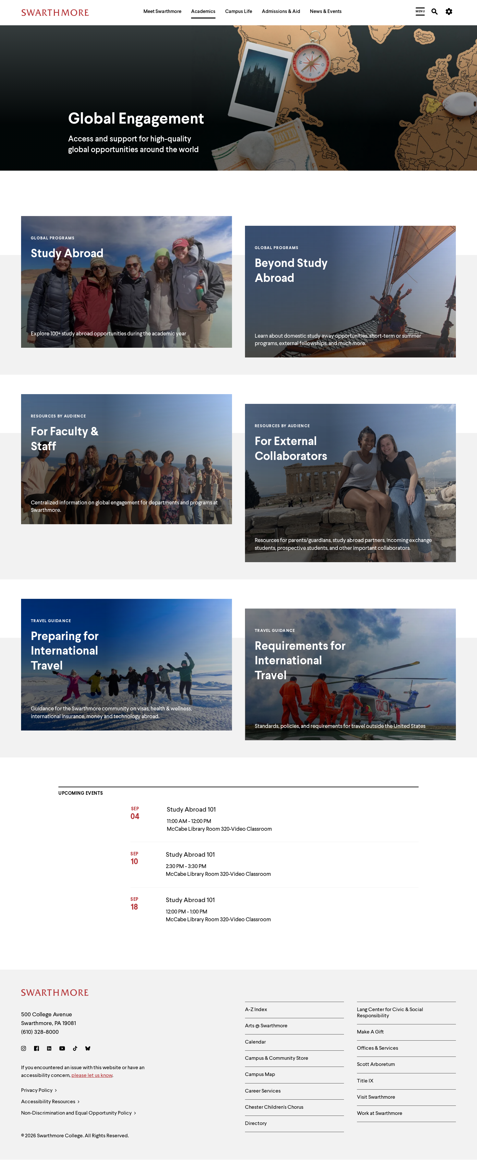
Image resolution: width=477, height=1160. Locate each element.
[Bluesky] (88, 1049)
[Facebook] (36, 1049)
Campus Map (260, 1074)
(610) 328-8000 (40, 1032)
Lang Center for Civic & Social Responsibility (390, 1013)
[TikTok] (75, 1049)
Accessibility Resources (48, 1102)
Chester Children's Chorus (274, 1107)
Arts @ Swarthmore (266, 1026)
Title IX (365, 1081)
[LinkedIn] (49, 1049)
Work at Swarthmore (379, 1113)
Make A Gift (370, 1032)
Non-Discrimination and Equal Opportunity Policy (77, 1113)
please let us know (91, 1075)
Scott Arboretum (376, 1064)
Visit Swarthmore (376, 1097)
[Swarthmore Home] (55, 993)
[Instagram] (25, 1049)
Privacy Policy (37, 1090)
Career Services (263, 1091)
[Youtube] (62, 1049)
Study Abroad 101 (191, 810)
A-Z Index (256, 1009)
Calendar (255, 1042)
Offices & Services (377, 1048)
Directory (256, 1123)
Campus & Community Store (276, 1058)
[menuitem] (162, 12)
